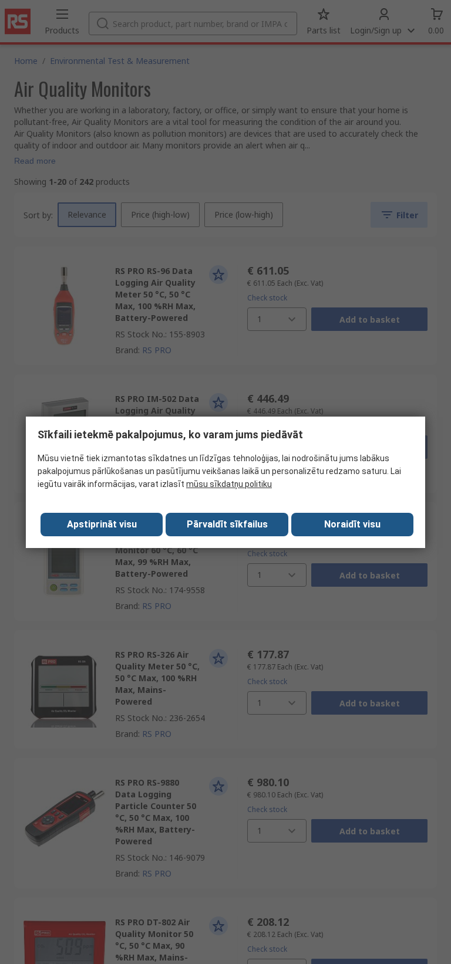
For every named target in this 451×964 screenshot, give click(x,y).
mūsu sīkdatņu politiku (229, 484)
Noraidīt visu (352, 524)
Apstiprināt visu (102, 524)
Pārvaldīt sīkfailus (227, 524)
